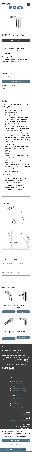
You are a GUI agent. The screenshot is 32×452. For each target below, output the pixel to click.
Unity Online (21, 449)
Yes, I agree (15, 440)
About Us (15, 401)
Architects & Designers (20, 391)
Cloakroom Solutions (6, 3)
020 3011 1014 (25, 414)
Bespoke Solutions (18, 388)
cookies (10, 431)
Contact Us (16, 399)
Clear (8, 76)
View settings (16, 444)
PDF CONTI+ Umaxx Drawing (13, 273)
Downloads (15, 40)
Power (4, 73)
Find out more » (7, 69)
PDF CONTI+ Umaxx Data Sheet (14, 263)
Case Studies (16, 384)
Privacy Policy (17, 403)
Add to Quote (16, 82)
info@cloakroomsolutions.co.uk (18, 420)
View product (8, 312)
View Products (17, 382)
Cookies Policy (17, 405)
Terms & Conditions (19, 408)
